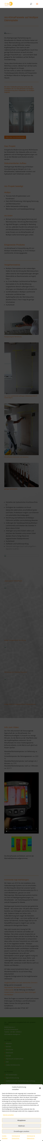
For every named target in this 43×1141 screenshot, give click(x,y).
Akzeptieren (21, 1120)
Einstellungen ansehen (21, 1131)
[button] (40, 1088)
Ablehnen (21, 1126)
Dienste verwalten (8, 1115)
